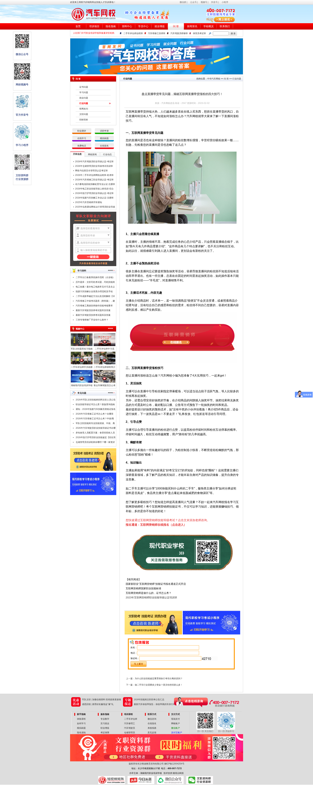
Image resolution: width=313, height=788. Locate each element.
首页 (78, 26)
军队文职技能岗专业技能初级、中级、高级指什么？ (95, 424)
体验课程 (81, 719)
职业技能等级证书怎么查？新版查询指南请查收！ (95, 405)
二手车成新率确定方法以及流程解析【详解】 (95, 297)
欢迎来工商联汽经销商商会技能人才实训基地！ (93, 2)
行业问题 (83, 103)
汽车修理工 (129, 723)
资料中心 (127, 26)
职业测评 (81, 131)
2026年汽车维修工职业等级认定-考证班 (94, 179)
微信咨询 (152, 719)
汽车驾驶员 (129, 728)
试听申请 (104, 131)
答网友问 (83, 108)
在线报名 (104, 145)
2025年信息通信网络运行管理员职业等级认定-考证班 (95, 207)
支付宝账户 (176, 732)
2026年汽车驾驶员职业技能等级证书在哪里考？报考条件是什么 (96, 428)
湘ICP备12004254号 (174, 763)
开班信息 (77, 154)
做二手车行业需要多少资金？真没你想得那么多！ (159, 685)
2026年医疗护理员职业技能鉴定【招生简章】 (96, 438)
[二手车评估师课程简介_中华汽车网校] (104, 363)
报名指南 (111, 26)
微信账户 (175, 728)
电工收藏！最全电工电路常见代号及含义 (95, 287)
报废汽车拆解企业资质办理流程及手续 (94, 291)
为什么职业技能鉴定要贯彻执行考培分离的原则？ (159, 678)
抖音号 (214, 2)
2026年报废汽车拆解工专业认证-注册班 (94, 198)
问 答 (176, 26)
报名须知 (81, 732)
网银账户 (175, 723)
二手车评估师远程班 (133, 33)
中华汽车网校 (213, 78)
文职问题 (83, 114)
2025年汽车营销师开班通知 (88, 202)
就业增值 (160, 26)
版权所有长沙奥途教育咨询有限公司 (146, 763)
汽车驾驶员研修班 (179, 33)
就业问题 (83, 98)
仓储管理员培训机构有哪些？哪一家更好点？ (95, 442)
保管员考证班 (199, 33)
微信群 (183, 2)
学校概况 (208, 26)
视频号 (204, 2)
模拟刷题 (104, 138)
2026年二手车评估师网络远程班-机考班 (94, 175)
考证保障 (105, 732)
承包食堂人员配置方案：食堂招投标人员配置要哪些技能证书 (95, 433)
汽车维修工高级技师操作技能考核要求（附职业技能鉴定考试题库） (94, 306)
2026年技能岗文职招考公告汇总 (149, 699)
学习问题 (83, 92)
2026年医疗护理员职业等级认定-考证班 (94, 193)
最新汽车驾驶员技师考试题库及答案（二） (93, 311)
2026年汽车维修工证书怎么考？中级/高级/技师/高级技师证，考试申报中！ (95, 419)
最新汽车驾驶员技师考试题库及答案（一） (93, 315)
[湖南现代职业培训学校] (82, 382)
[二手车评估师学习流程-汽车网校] (104, 345)
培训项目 (94, 26)
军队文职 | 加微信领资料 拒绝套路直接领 (101, 699)
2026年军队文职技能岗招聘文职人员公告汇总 (96, 400)
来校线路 (152, 728)
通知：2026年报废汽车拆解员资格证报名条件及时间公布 (96, 409)
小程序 (225, 2)
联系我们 (225, 26)
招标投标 (83, 119)
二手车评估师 (130, 719)
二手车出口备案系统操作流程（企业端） (95, 277)
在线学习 (81, 138)
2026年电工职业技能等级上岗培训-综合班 (94, 189)
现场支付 (175, 719)
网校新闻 (92, 154)
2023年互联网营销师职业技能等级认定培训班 (151, 597)
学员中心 (143, 26)
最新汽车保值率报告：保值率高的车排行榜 (154, 704)
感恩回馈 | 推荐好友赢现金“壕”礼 (98, 704)
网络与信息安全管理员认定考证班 (91, 170)
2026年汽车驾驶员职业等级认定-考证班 (94, 161)
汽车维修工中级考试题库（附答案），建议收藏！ (95, 301)
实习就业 (105, 723)
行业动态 (107, 154)
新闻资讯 (192, 26)
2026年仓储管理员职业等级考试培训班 (94, 166)
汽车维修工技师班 (156, 33)
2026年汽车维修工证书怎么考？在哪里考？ (94, 414)
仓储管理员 (129, 732)
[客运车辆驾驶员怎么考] (104, 382)
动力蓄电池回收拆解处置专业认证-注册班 (95, 184)
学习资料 (82, 270)
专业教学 (105, 719)
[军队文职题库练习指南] (82, 345)
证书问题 (83, 87)
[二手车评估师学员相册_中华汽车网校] (82, 363)
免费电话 (81, 145)
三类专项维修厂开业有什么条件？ (92, 319)
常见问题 (82, 393)
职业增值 (105, 728)
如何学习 (81, 723)
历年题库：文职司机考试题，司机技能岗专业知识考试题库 (95, 282)
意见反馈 (152, 732)
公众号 (193, 2)
